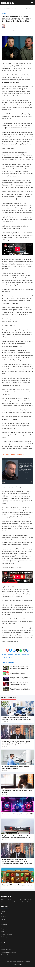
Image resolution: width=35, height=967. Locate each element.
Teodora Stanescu (14, 26)
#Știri (3, 657)
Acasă (2, 7)
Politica (3, 919)
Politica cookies (5, 954)
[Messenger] (10, 650)
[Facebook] (14, 650)
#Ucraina (8, 657)
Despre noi (4, 929)
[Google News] (7, 650)
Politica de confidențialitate (8, 952)
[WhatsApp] (20, 650)
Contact (3, 931)
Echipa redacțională (6, 934)
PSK (20, 964)
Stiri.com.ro (6, 897)
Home (2, 947)
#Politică (10, 654)
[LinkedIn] (27, 650)
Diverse (7, 7)
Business (3, 914)
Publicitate (4, 937)
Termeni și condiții (6, 949)
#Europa (4, 654)
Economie (3, 916)
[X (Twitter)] (17, 650)
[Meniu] (32, 2)
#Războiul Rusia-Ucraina (22, 654)
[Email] (24, 650)
